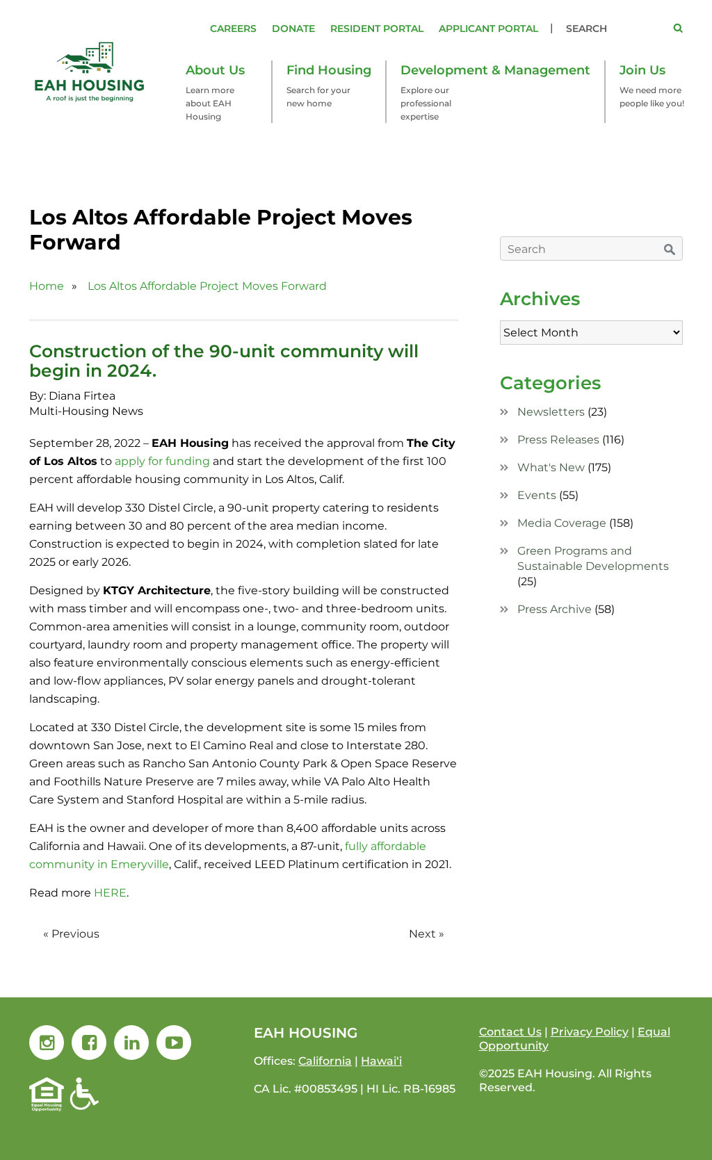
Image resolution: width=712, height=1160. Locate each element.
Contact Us (510, 1031)
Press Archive (554, 609)
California (325, 1061)
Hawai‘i (381, 1061)
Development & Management (495, 70)
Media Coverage (561, 523)
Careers (233, 28)
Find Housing (328, 70)
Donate (293, 28)
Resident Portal (376, 28)
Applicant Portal (488, 28)
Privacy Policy (590, 1031)
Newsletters (551, 411)
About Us (215, 70)
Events (536, 495)
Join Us (642, 70)
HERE (110, 892)
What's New (551, 467)
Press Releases (558, 439)
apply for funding (162, 461)
